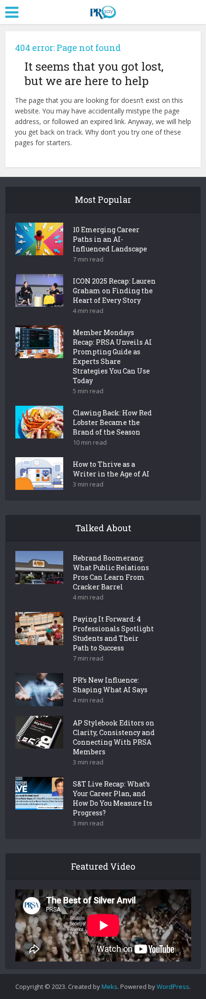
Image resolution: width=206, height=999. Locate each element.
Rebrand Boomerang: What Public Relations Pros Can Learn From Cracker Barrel (111, 572)
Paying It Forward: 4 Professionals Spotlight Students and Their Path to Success (113, 633)
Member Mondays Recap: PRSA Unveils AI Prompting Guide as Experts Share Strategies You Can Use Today (112, 356)
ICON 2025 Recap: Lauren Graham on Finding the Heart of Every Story (114, 290)
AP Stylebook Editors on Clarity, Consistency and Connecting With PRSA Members (114, 737)
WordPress (173, 986)
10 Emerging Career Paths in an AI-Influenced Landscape (110, 239)
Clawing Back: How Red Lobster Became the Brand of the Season (112, 422)
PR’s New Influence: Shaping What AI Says (110, 684)
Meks (109, 986)
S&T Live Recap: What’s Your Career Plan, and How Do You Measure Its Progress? (112, 798)
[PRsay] (103, 10)
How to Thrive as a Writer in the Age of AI (111, 469)
